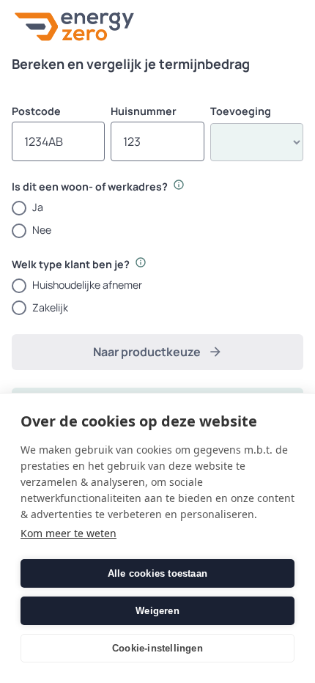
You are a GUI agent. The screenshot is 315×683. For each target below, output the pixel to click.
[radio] (157, 207)
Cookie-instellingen (157, 648)
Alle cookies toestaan (157, 573)
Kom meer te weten (68, 533)
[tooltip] (179, 185)
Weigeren (157, 610)
